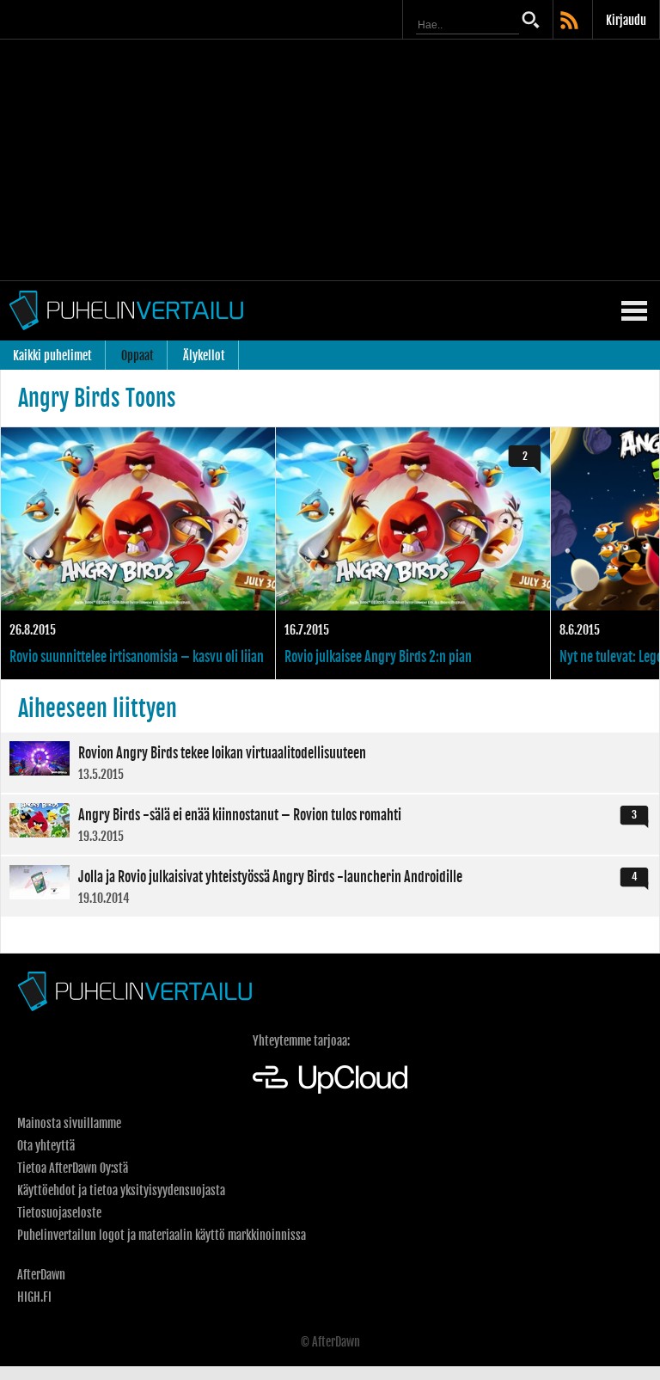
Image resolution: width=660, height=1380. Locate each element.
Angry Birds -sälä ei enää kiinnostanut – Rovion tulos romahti (330, 824)
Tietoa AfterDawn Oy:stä (72, 1168)
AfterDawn (41, 1274)
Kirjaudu (626, 20)
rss (570, 21)
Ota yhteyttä (46, 1145)
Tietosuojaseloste (59, 1212)
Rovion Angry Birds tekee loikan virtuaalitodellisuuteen (330, 763)
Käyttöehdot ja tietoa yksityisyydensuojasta (121, 1190)
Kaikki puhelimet (52, 355)
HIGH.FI (34, 1297)
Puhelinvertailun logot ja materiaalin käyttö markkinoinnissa (161, 1235)
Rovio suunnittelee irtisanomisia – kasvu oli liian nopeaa (138, 553)
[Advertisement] (330, 160)
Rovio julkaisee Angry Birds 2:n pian (413, 553)
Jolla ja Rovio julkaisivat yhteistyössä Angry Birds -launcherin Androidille (330, 886)
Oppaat (137, 355)
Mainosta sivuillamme (69, 1123)
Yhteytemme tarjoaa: (301, 1040)
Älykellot (204, 355)
